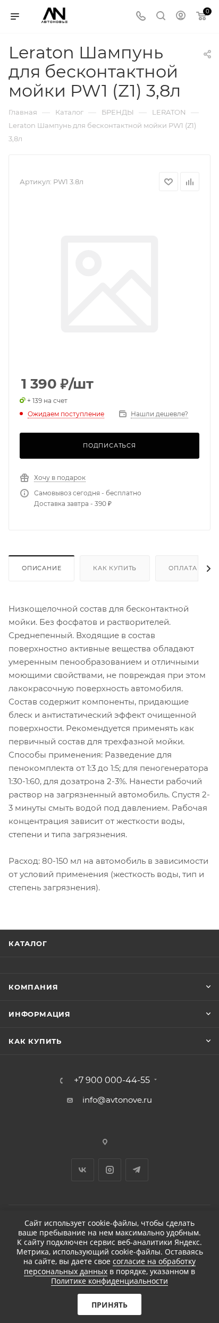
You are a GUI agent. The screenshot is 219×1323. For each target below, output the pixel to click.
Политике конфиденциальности (109, 1281)
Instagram (109, 1169)
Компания (33, 987)
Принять (109, 1305)
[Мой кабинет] (181, 17)
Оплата (183, 568)
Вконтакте (82, 1169)
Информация (40, 1014)
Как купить (115, 568)
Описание (41, 568)
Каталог (28, 943)
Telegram (136, 1169)
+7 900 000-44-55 (112, 1080)
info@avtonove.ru (117, 1100)
